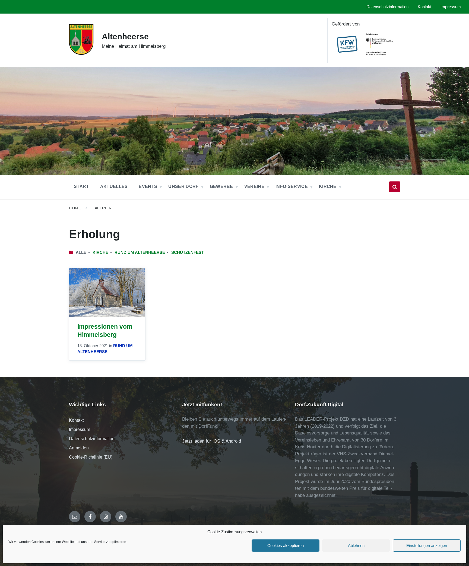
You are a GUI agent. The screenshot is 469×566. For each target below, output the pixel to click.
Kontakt (76, 420)
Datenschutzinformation (92, 438)
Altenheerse (125, 36)
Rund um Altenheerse (140, 252)
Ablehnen (356, 545)
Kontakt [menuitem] (424, 7)
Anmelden (79, 448)
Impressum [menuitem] (451, 7)
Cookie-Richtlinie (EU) (90, 457)
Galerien (101, 208)
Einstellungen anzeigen (426, 545)
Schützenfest (187, 252)
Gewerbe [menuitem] (221, 186)
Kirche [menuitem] (328, 186)
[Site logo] (81, 54)
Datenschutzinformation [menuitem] (387, 7)
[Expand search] (394, 186)
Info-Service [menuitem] (291, 186)
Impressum (79, 429)
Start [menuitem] (81, 186)
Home (75, 208)
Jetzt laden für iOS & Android (211, 441)
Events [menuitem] (148, 186)
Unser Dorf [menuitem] (183, 186)
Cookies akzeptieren (285, 545)
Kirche (100, 252)
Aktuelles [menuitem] (114, 186)
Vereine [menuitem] (254, 186)
